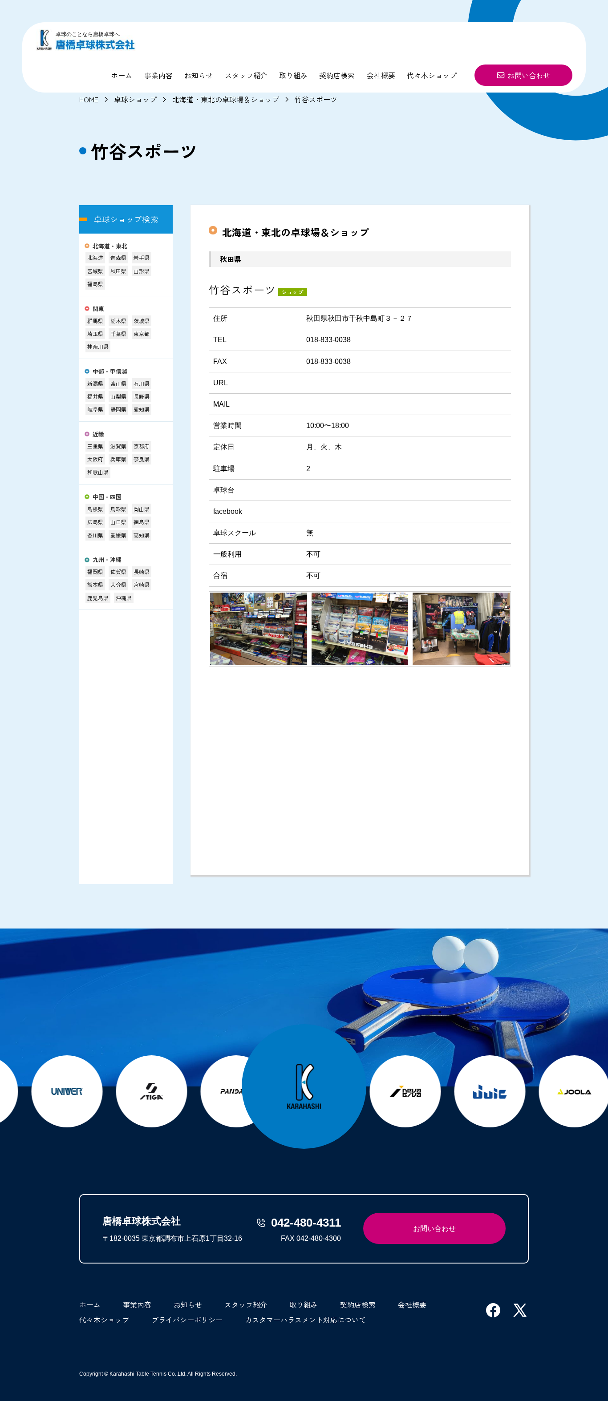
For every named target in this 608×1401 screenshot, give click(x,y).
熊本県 (95, 584)
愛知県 (142, 409)
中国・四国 (107, 497)
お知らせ (198, 75)
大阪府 (95, 459)
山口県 (118, 521)
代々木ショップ (432, 75)
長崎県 (142, 571)
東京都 (142, 333)
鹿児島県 (98, 598)
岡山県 (142, 509)
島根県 (95, 509)
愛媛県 (118, 535)
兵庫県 (118, 459)
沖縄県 (124, 598)
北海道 (95, 257)
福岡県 (95, 571)
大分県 (118, 584)
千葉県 (118, 333)
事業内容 (158, 75)
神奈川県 (98, 346)
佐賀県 (118, 571)
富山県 (118, 383)
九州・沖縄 (107, 560)
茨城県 (142, 320)
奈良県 (142, 459)
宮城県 (95, 271)
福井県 (95, 396)
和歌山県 (98, 472)
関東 (98, 309)
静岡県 (118, 409)
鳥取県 (118, 509)
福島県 (95, 283)
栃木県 (118, 320)
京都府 (142, 446)
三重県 (95, 446)
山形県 (142, 271)
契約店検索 (337, 75)
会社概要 (381, 75)
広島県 (95, 521)
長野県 (142, 396)
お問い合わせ (528, 75)
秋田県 (118, 271)
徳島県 (142, 521)
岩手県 (142, 257)
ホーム (121, 75)
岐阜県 (95, 409)
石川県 (142, 383)
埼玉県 (95, 333)
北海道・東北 (110, 246)
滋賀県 (118, 446)
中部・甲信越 (110, 371)
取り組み (293, 75)
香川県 (95, 535)
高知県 (142, 535)
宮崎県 (142, 584)
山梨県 (118, 396)
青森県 (118, 257)
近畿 (98, 434)
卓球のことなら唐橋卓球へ (88, 34)
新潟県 (95, 383)
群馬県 (95, 320)
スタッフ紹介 (246, 75)
